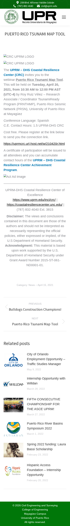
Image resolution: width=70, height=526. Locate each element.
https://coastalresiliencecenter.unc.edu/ (34, 204)
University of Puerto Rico (35, 517)
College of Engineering (35, 509)
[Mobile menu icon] (63, 17)
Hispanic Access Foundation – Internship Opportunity (44, 470)
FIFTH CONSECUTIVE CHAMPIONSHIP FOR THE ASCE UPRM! (43, 404)
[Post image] (13, 360)
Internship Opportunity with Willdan (46, 381)
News (32, 285)
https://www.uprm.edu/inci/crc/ (34, 200)
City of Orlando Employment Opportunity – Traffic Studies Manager (46, 359)
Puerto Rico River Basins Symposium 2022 (45, 426)
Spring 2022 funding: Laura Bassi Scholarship (46, 446)
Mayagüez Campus (35, 513)
